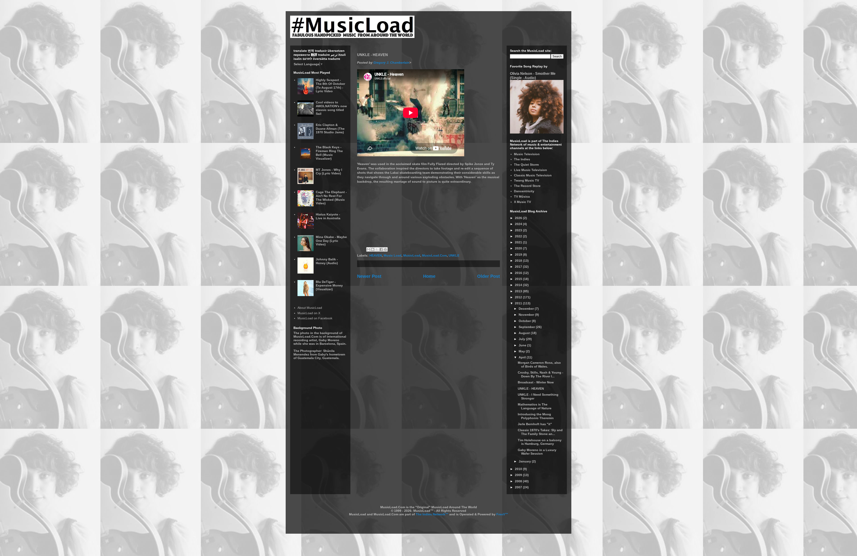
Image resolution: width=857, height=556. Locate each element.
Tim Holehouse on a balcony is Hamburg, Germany (540, 442)
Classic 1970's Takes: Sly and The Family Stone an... (540, 432)
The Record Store (527, 186)
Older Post (488, 276)
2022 (519, 236)
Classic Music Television (533, 175)
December (527, 308)
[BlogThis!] (372, 249)
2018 (519, 260)
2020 (519, 248)
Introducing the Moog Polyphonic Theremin (536, 416)
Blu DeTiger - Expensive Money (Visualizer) (329, 285)
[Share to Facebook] (381, 249)
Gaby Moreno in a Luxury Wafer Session (537, 452)
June (523, 345)
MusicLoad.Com (434, 255)
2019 (519, 254)
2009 (519, 475)
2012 (519, 297)
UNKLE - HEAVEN (531, 388)
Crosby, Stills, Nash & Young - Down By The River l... (540, 374)
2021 (519, 242)
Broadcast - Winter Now (536, 382)
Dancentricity (524, 191)
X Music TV (522, 202)
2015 (519, 279)
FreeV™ (502, 514)
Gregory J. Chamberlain (391, 62)
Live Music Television (530, 170)
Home (429, 276)
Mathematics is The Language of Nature (534, 406)
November (527, 314)
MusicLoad (411, 255)
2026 (519, 218)
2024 (519, 224)
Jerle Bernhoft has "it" (535, 424)
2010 (519, 469)
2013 (519, 291)
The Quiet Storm (526, 164)
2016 (519, 273)
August (525, 333)
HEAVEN (375, 255)
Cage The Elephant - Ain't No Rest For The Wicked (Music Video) (331, 197)
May (522, 351)
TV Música (522, 196)
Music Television (527, 154)
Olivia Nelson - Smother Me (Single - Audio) (532, 75)
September (527, 327)
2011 (519, 303)
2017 (519, 266)
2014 (519, 285)
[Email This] (368, 249)
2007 (519, 487)
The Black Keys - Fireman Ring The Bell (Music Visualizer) (329, 152)
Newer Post (369, 276)
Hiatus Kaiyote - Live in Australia (328, 216)
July (522, 339)
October (525, 321)
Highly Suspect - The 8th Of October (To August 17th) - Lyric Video (330, 85)
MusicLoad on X (308, 313)
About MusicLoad (309, 307)
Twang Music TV (526, 180)
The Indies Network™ (432, 514)
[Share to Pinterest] (385, 249)
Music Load (392, 255)
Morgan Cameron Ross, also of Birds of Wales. (539, 364)
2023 (519, 230)
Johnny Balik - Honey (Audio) (327, 261)
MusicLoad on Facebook (314, 318)
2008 (519, 481)
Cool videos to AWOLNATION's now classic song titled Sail (331, 107)
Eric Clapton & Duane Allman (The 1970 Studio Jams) (330, 128)
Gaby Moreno (329, 340)
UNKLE (454, 255)
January (525, 461)
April (523, 357)
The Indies (522, 159)
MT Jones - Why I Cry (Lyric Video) (329, 171)
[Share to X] (377, 249)
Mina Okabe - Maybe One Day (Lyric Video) (331, 240)
